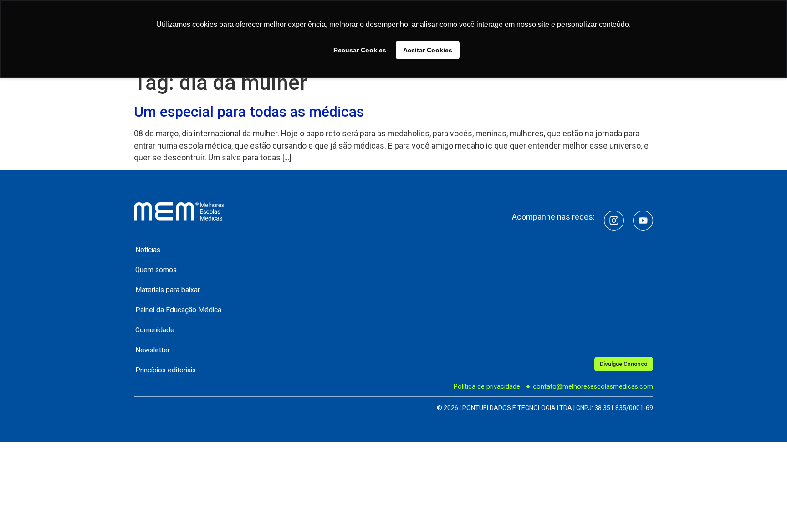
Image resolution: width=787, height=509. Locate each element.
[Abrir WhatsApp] (764, 486)
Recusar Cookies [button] (359, 50)
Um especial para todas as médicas (249, 111)
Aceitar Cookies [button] (427, 50)
